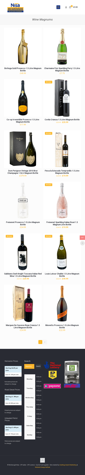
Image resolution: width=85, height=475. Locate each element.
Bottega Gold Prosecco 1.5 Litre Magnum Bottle (22, 69)
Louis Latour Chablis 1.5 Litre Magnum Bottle (62, 275)
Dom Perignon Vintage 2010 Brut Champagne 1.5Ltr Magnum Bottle (23, 172)
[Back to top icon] (42, 460)
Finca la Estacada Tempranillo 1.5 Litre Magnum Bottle (62, 172)
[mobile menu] (58, 7)
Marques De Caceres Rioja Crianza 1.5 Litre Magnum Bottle (23, 326)
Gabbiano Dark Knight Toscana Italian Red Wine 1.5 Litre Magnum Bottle (23, 275)
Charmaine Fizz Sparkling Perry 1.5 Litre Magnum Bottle (62, 69)
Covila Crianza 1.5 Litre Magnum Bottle (62, 119)
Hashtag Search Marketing (68, 465)
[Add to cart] (39, 31)
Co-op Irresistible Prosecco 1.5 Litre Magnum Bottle (23, 120)
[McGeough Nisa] (15, 7)
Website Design (40, 467)
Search (27, 361)
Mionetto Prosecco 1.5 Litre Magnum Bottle (62, 326)
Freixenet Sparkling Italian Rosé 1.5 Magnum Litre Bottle (62, 223)
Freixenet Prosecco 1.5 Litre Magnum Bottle (23, 223)
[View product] (39, 36)
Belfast (47, 467)
